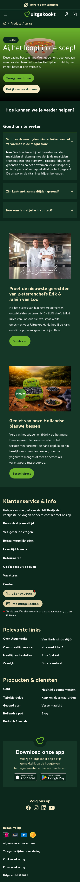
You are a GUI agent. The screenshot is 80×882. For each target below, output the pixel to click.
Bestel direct (21, 473)
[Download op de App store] (25, 778)
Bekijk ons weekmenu (21, 89)
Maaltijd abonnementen (59, 689)
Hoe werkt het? (52, 647)
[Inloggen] (66, 14)
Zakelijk (8, 663)
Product (15, 23)
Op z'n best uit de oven (19, 566)
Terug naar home (18, 78)
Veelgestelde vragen (18, 532)
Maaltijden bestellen (17, 655)
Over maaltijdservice (18, 647)
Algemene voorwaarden (19, 843)
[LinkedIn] (44, 808)
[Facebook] (28, 808)
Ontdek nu (19, 341)
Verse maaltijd (52, 705)
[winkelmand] (74, 14)
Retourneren (12, 558)
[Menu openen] (5, 14)
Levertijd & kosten (16, 549)
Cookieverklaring (14, 859)
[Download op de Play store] (53, 778)
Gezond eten (12, 705)
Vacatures (10, 575)
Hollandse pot (13, 713)
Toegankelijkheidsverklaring (22, 851)
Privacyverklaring (14, 867)
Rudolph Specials (15, 721)
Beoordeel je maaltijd (18, 523)
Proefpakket (50, 655)
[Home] (40, 14)
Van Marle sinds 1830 (57, 639)
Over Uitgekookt (15, 638)
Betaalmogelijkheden (18, 540)
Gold (6, 688)
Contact (9, 584)
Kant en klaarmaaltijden (59, 697)
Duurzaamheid (52, 663)
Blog (45, 713)
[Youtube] (52, 808)
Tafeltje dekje (13, 697)
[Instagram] (36, 808)
